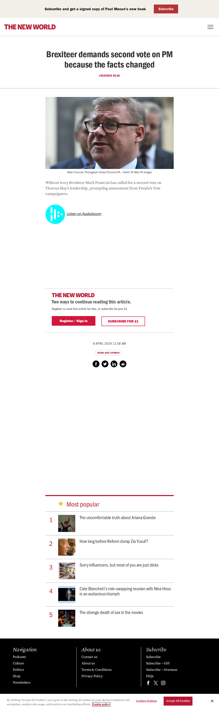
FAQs (150, 676)
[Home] (30, 26)
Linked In (114, 363)
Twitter (105, 363)
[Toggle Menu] (210, 27)
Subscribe (166, 9)
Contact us (89, 657)
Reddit (123, 363)
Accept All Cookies (178, 701)
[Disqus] (109, 427)
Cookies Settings (146, 701)
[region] (109, 701)
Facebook (96, 363)
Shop (16, 676)
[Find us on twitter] (156, 683)
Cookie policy (101, 704)
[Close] (212, 701)
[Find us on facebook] (148, 683)
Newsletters (21, 682)
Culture (18, 663)
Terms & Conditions (96, 670)
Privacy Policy (91, 676)
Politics (18, 670)
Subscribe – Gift (158, 663)
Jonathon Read (109, 76)
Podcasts (19, 657)
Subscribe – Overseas (161, 670)
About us (88, 663)
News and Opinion (108, 352)
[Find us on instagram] (163, 683)
